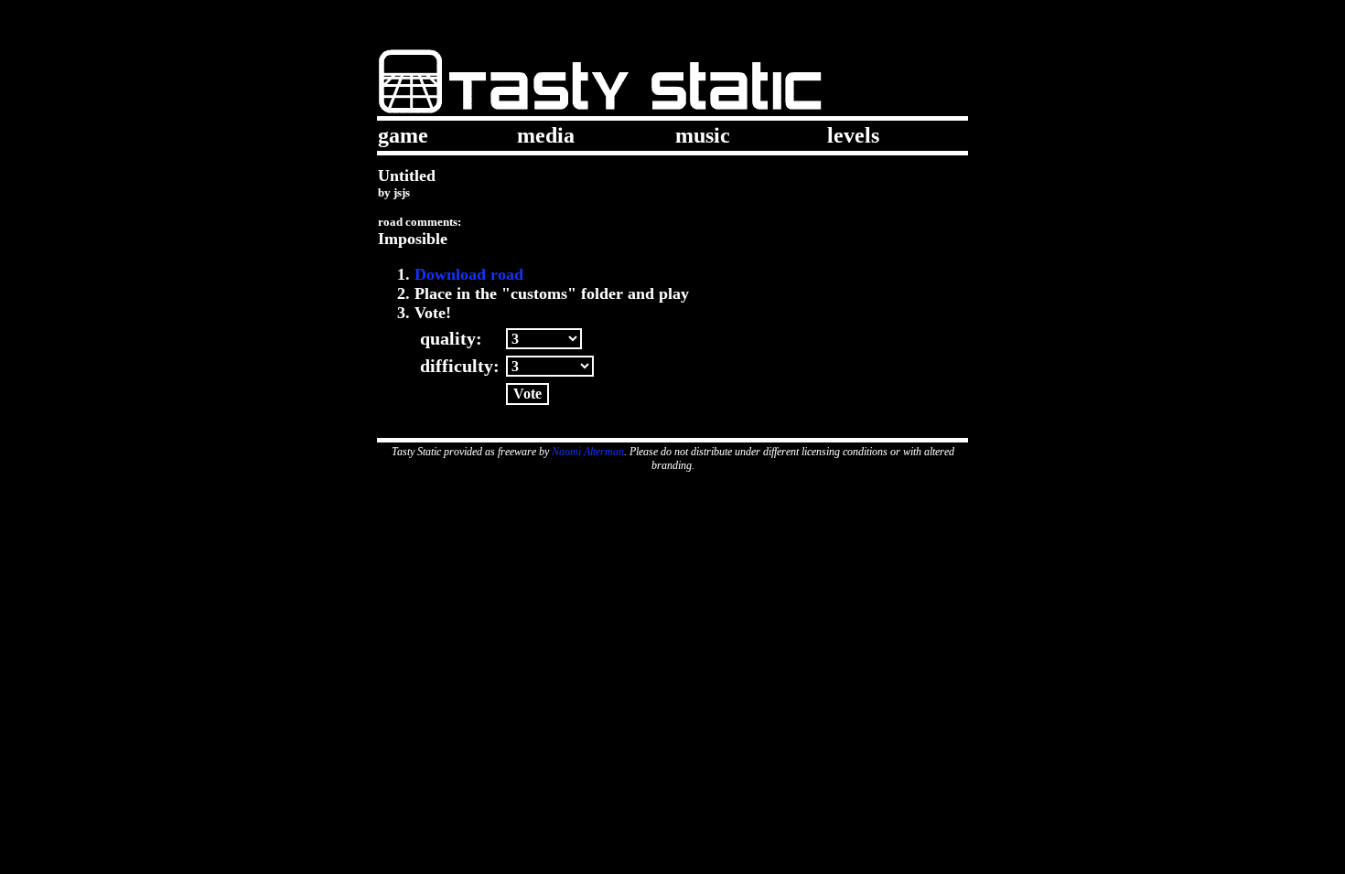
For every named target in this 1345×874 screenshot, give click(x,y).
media (546, 135)
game (403, 135)
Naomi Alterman (588, 451)
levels (853, 135)
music (702, 135)
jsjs (401, 192)
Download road (468, 274)
